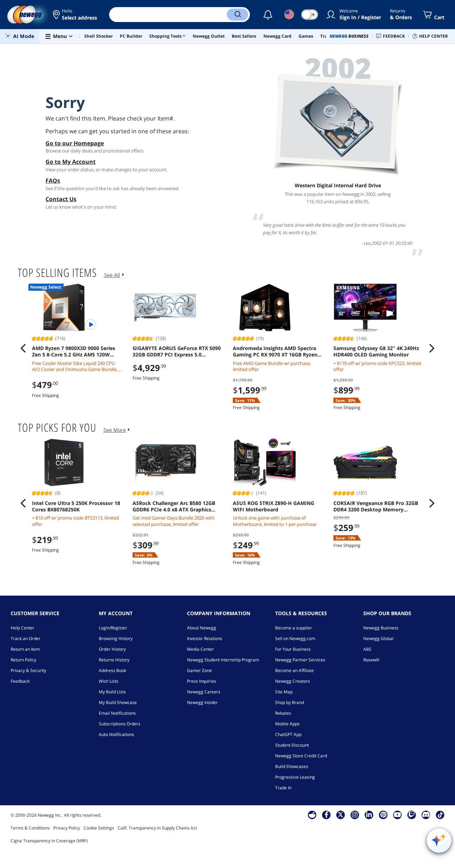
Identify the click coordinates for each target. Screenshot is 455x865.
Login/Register (113, 628)
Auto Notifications (116, 734)
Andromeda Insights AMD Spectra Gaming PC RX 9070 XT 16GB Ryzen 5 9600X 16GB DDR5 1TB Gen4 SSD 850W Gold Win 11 (277, 351)
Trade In (283, 788)
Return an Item (25, 649)
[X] (340, 814)
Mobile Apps (287, 724)
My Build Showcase (118, 702)
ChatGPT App (288, 734)
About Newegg (201, 628)
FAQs (53, 180)
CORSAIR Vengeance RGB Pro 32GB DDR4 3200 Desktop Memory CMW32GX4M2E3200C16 (375, 506)
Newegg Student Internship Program (223, 660)
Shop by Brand (289, 702)
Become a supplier (293, 628)
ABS (367, 649)
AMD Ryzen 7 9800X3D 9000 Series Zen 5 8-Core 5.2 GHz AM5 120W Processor (73, 351)
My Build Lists (112, 692)
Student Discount (292, 745)
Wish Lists (108, 681)
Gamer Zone (199, 670)
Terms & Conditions (30, 828)
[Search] (237, 15)
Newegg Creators (292, 681)
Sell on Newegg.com (295, 638)
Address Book (112, 670)
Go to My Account (71, 162)
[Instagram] (355, 814)
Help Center (22, 628)
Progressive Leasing (295, 777)
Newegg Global (378, 638)
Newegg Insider (202, 702)
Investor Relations (204, 638)
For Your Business (293, 649)
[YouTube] (397, 814)
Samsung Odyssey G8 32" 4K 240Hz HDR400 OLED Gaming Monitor (376, 351)
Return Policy (23, 660)
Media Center (200, 649)
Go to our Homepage (75, 143)
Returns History (114, 660)
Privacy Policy (66, 828)
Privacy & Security (28, 670)
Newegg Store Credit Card (301, 756)
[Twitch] (411, 814)
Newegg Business (380, 628)
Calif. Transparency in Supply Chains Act (157, 828)
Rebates (283, 713)
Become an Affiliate (294, 670)
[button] (75, 14)
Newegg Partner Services (300, 660)
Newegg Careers (203, 692)
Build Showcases (291, 766)
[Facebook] (326, 814)
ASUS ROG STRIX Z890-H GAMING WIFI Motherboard (273, 506)
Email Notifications (117, 713)
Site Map (284, 692)
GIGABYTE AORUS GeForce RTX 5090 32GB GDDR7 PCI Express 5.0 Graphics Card (177, 351)
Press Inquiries (201, 681)
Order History (112, 649)
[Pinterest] (383, 814)
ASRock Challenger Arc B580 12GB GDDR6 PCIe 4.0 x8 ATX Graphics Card (174, 506)
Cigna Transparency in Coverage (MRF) (49, 841)
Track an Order (26, 638)
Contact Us (61, 199)
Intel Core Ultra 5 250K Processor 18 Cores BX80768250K (76, 506)
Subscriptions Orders (119, 724)
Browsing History (116, 638)
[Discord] (426, 814)
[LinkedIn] (369, 814)
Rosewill (371, 660)
